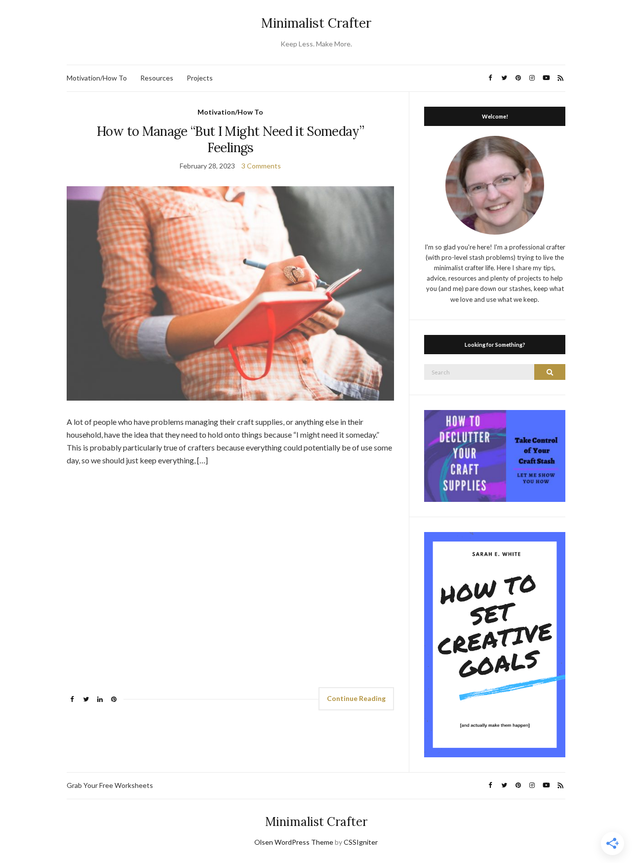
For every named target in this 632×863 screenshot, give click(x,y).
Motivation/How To (97, 78)
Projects (200, 78)
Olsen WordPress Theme (293, 842)
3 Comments (261, 166)
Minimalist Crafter (316, 23)
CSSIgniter (361, 842)
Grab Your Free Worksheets (110, 785)
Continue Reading (356, 698)
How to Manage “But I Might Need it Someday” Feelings (230, 139)
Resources (156, 78)
